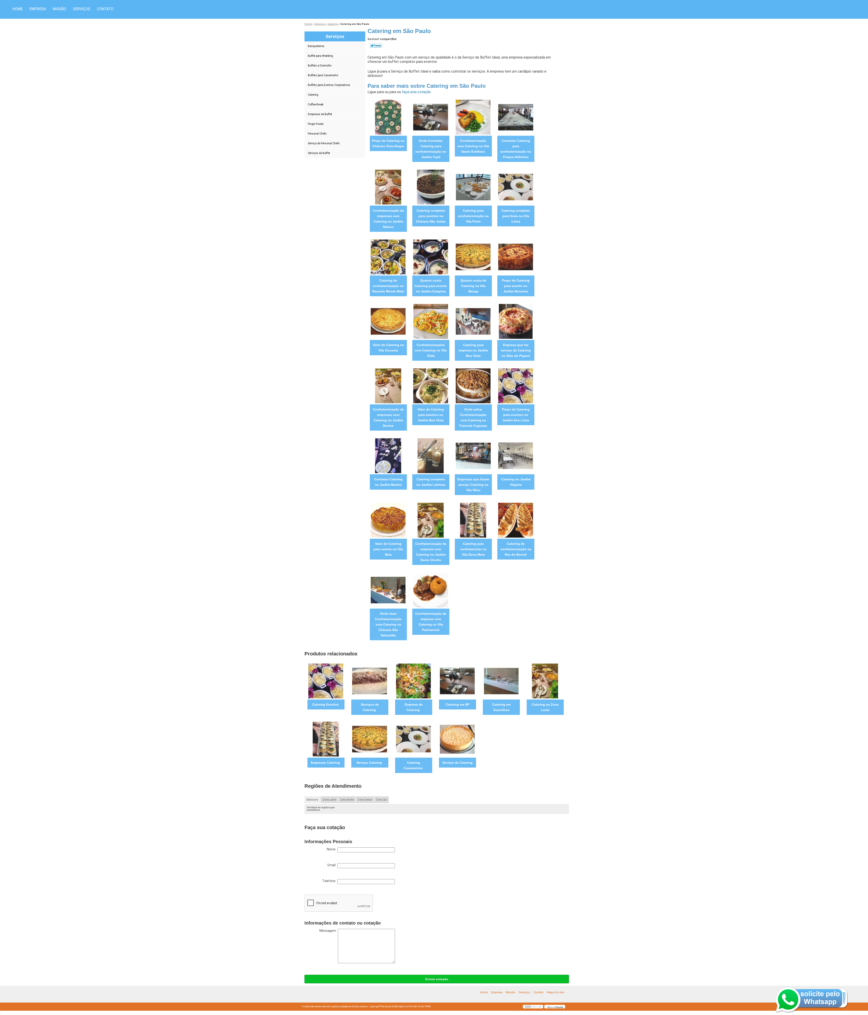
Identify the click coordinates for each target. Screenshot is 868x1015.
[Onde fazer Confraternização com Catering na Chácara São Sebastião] (388, 590)
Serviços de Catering (370, 707)
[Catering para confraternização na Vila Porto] (473, 187)
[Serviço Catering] (369, 739)
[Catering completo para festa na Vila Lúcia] (515, 187)
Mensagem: (328, 930)
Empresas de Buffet (320, 114)
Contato (105, 9)
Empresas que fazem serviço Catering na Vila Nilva (473, 484)
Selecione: (312, 799)
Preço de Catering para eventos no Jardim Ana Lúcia (516, 415)
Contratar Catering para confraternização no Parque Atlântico (515, 149)
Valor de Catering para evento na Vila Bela (388, 549)
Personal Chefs (317, 133)
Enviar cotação (436, 979)
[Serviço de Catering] (457, 739)
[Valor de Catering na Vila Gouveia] (388, 321)
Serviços (81, 9)
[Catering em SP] (457, 680)
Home (17, 9)
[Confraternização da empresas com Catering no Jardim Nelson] (388, 187)
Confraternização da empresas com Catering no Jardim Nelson (388, 219)
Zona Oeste (365, 799)
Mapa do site (555, 992)
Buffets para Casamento (323, 75)
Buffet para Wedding (320, 55)
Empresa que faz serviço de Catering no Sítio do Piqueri (516, 350)
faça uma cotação (416, 92)
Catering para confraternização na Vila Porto (473, 216)
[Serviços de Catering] (369, 680)
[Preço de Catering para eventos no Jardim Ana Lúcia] (515, 385)
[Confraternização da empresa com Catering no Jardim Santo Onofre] (430, 520)
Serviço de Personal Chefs (324, 143)
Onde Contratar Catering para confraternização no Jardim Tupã (430, 149)
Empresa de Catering (414, 707)
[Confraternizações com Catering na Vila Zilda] (430, 321)
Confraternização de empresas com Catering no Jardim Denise (388, 417)
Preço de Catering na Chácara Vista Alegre (388, 143)
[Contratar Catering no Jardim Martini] (388, 455)
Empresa (37, 9)
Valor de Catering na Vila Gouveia (388, 347)
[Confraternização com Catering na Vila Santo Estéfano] (473, 117)
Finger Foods (316, 124)
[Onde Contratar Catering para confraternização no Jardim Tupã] (430, 117)
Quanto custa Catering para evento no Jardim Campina (431, 286)
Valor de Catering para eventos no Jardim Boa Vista (430, 415)
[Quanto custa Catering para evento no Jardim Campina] (430, 256)
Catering (313, 94)
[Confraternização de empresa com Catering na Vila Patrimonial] (430, 590)
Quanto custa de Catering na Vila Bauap (473, 286)
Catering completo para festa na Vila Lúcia (516, 216)
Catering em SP (457, 704)
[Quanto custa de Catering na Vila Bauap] (473, 256)
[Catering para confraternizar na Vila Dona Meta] (473, 520)
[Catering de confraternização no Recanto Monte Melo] (388, 256)
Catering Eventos (326, 704)
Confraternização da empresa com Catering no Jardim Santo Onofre (430, 552)
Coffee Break (315, 104)
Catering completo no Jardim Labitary (430, 481)
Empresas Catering (326, 762)
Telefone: (329, 881)
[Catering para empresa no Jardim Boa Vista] (473, 321)
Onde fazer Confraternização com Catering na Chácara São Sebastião (388, 624)
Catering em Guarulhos (501, 707)
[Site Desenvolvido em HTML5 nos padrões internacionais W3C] (533, 1006)
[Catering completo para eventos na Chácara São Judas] (430, 187)
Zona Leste (329, 799)
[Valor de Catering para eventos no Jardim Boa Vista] (430, 385)
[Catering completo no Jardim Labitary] (430, 455)
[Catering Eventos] (325, 680)
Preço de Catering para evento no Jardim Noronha (516, 286)
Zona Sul (381, 799)
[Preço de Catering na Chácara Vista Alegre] (388, 117)
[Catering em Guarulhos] (501, 680)
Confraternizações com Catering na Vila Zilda (431, 350)
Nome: (332, 849)
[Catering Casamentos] (413, 739)
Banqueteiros (316, 46)
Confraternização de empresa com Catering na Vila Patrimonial (430, 622)
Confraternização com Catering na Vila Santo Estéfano (473, 146)
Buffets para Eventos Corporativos (329, 85)
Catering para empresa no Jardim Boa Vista (473, 350)
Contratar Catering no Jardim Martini (388, 481)
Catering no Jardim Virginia (516, 481)
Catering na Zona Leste (545, 707)
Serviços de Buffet (319, 153)
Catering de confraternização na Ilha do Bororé (515, 549)
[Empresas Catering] (325, 739)
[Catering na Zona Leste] (545, 680)
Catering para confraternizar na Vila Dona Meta (473, 549)
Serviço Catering (369, 762)
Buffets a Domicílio (319, 65)
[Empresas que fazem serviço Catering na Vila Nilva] (473, 455)
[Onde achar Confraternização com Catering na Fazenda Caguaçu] (473, 385)
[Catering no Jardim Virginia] (515, 455)
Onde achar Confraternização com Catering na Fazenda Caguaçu (473, 417)
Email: (332, 865)
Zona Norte (347, 799)
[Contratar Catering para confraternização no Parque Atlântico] (515, 117)
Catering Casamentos (413, 765)
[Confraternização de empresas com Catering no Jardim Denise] (388, 385)
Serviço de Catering (457, 762)
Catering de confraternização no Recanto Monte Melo (388, 286)
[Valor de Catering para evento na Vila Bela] (388, 520)
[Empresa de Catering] (413, 680)
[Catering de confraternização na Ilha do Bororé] (515, 520)
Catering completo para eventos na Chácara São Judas (431, 216)
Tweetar (376, 45)
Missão (59, 9)
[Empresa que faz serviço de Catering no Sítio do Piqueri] (515, 321)
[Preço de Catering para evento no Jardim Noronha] (515, 256)
